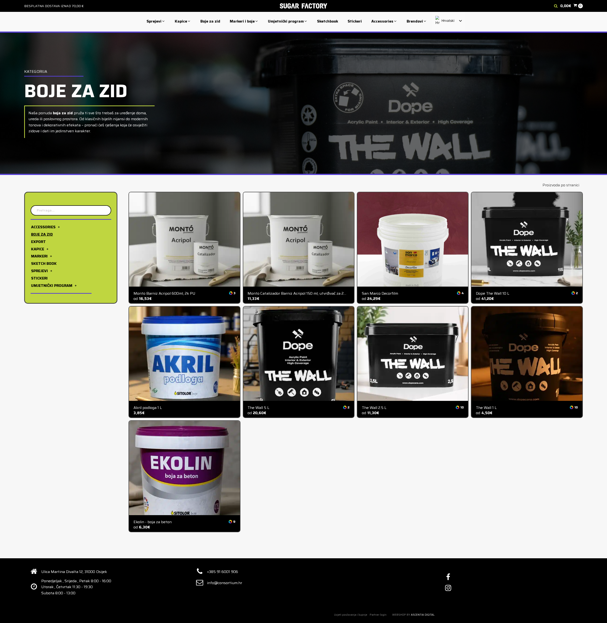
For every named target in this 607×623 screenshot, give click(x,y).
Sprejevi (39, 271)
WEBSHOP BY (413, 615)
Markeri (39, 256)
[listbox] (448, 21)
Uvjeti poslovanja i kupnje (350, 615)
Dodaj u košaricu (298, 242)
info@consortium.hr (224, 583)
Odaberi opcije (184, 243)
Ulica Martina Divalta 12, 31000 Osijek (74, 572)
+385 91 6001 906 (222, 572)
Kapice (37, 249)
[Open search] (555, 6)
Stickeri (39, 278)
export (38, 242)
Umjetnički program (51, 285)
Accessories (43, 227)
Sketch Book (44, 263)
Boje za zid (42, 234)
